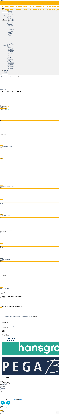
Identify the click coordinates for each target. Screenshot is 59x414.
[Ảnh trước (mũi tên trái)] (0, 413)
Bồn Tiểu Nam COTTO (11, 19)
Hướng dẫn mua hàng (2, 388)
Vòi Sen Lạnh (10, 33)
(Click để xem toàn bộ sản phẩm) (4, 96)
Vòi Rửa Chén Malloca (11, 50)
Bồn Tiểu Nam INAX (10, 18)
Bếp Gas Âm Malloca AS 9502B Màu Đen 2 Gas (5, 288)
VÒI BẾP (8, 46)
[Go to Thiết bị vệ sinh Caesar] (6, 337)
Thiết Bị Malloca (9, 69)
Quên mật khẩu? (2, 411)
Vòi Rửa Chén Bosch (10, 51)
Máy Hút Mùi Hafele (10, 53)
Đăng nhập (2, 410)
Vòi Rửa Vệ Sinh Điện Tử (11, 31)
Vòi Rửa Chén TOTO (10, 49)
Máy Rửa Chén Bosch (11, 63)
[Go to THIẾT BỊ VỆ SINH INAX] (3, 356)
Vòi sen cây (9, 34)
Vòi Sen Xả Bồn (10, 35)
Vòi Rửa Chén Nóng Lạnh (11, 47)
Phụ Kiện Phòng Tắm (9, 43)
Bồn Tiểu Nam (8, 17)
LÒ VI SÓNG (8, 58)
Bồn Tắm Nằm (10, 15)
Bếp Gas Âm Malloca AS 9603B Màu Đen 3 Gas (5, 259)
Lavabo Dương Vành (10, 25)
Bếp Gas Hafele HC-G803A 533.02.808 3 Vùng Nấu (6, 146)
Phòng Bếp (5, 72)
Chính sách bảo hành (2, 389)
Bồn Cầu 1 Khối (10, 12)
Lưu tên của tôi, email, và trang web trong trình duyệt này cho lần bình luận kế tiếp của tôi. (12, 306)
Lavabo (8, 23)
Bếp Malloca (9, 56)
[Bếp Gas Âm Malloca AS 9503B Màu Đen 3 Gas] (3, 104)
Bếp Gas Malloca (4, 89)
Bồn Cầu (8, 10)
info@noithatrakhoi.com (4, 384)
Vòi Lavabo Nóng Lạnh (11, 29)
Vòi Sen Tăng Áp (10, 32)
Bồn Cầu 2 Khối (10, 13)
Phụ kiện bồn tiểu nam (11, 20)
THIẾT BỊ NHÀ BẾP (5, 45)
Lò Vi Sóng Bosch (10, 60)
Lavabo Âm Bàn (10, 26)
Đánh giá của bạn (2, 297)
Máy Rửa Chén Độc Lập (11, 64)
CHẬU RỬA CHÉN (9, 65)
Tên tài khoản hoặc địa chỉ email (4, 407)
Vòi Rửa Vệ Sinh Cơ (10, 30)
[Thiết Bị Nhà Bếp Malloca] (2, 95)
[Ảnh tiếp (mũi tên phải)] (1, 413)
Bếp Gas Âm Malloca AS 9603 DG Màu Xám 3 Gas (6, 230)
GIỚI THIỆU (4, 9)
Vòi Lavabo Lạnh (10, 28)
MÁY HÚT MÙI (9, 52)
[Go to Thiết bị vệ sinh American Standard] (3, 331)
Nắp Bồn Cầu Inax (10, 21)
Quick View (1, 145)
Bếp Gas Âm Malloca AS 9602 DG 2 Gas (5, 215)
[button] (3, 8)
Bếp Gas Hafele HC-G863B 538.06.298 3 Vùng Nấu (6, 159)
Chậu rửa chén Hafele (11, 67)
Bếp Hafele (9, 57)
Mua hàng (1, 108)
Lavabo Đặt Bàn (10, 24)
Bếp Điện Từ (9, 55)
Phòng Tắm (5, 71)
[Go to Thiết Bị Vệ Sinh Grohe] (10, 341)
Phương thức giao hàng (3, 387)
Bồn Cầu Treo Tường (10, 14)
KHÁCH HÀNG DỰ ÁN (5, 70)
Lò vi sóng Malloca (10, 59)
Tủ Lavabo (9, 27)
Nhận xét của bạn (2, 302)
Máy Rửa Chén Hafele (11, 62)
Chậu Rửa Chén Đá (10, 68)
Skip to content (2, 0)
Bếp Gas (1, 89)
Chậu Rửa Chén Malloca (11, 66)
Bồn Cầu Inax (10, 11)
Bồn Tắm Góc (10, 16)
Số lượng (2, 107)
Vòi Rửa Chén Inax (10, 48)
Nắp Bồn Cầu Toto (10, 22)
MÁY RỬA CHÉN (9, 61)
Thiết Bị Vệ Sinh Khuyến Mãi (10, 44)
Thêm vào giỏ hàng (5, 108)
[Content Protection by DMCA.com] (16, 399)
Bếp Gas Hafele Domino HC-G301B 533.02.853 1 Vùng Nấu (7, 186)
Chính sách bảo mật (2, 390)
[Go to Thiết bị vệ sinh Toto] (7, 380)
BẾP (7, 54)
